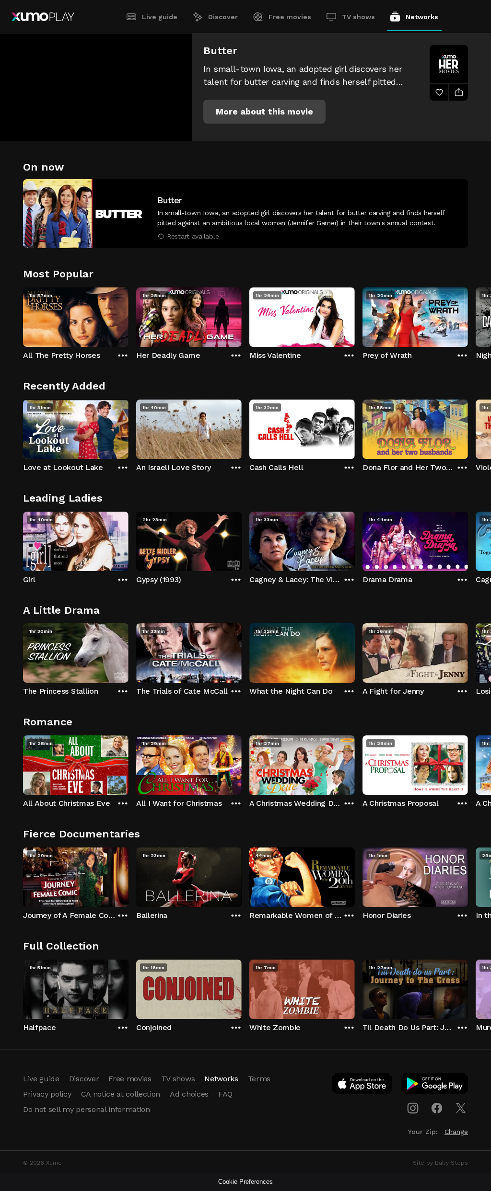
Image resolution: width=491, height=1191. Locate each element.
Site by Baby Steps (440, 1162)
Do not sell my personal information (86, 1109)
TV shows (358, 17)
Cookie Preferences (245, 1181)
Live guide (159, 17)
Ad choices (189, 1094)
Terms (259, 1078)
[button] (264, 112)
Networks (422, 17)
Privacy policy (47, 1094)
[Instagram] (413, 1108)
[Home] (43, 16)
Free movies (290, 17)
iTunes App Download (362, 1085)
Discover (223, 17)
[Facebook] (437, 1108)
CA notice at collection (121, 1094)
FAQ (225, 1094)
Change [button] (456, 1131)
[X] (461, 1108)
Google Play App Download (435, 1085)
